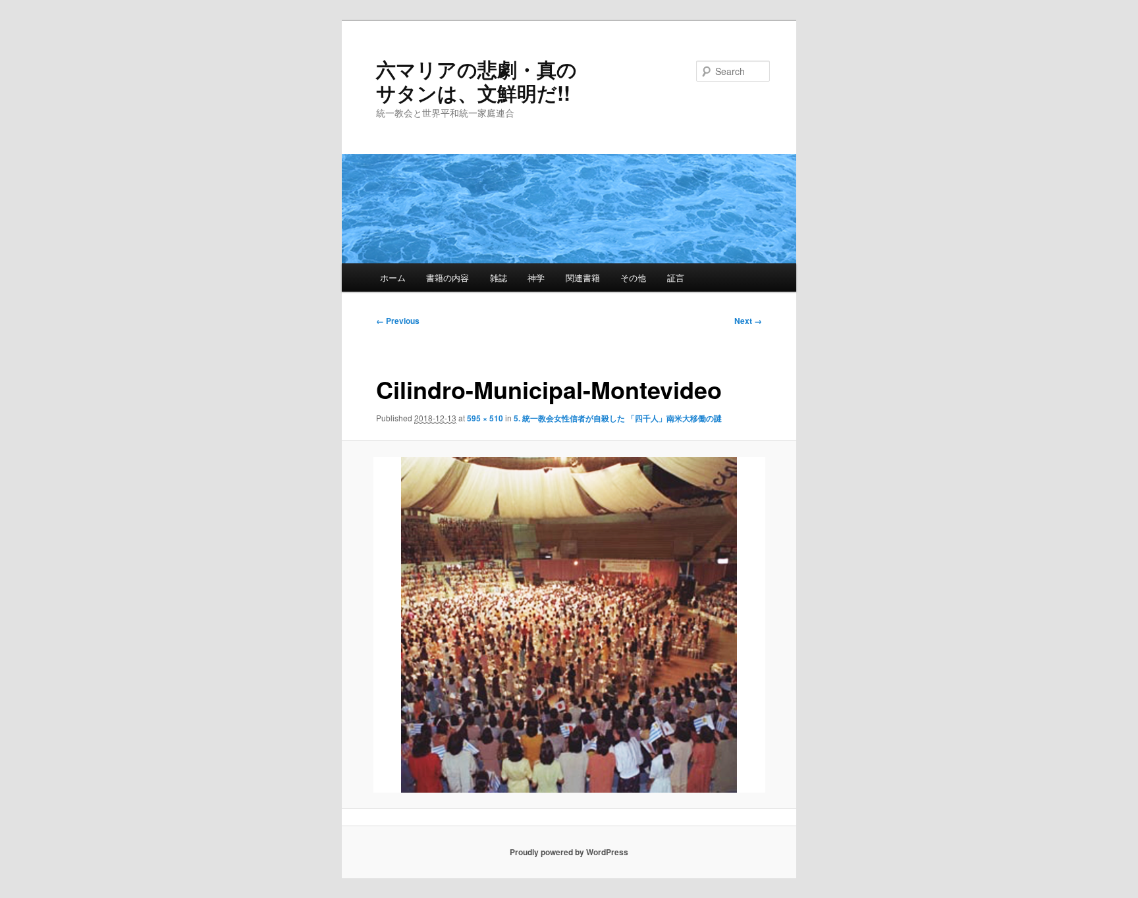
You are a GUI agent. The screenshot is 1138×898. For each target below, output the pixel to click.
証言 (675, 277)
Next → (748, 321)
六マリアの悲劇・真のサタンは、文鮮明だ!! (476, 81)
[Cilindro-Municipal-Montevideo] (569, 625)
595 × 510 (485, 418)
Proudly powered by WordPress (569, 852)
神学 (536, 277)
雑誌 (498, 277)
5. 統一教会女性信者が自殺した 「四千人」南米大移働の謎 (618, 418)
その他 (633, 277)
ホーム (393, 277)
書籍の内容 (447, 277)
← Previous (398, 321)
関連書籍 (583, 277)
